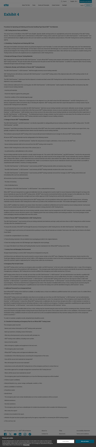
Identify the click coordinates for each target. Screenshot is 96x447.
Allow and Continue (85, 441)
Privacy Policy (26, 444)
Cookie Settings (65, 441)
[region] (48, 441)
